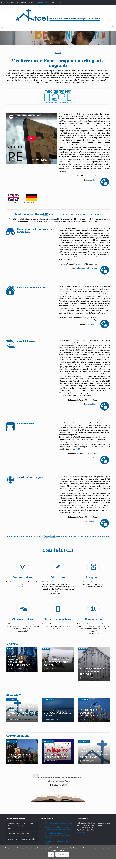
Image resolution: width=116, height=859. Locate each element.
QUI (79, 449)
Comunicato (12, 741)
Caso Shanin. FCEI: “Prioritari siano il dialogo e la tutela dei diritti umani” (94, 753)
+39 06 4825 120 (44, 3)
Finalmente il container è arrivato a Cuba (57, 842)
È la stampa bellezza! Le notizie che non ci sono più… (57, 662)
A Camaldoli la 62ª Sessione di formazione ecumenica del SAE (19, 660)
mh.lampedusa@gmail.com (87, 268)
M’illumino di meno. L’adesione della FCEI (56, 756)
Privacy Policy (62, 854)
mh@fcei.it (93, 180)
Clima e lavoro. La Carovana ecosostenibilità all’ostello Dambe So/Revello (57, 835)
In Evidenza (11, 699)
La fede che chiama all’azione (19, 756)
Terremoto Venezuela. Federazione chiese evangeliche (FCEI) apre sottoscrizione (21, 711)
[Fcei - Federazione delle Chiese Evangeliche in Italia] (58, 14)
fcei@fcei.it (58, 3)
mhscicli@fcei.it (91, 324)
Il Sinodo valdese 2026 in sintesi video (59, 823)
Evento (10, 649)
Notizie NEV (50, 818)
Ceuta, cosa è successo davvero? (58, 714)
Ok (51, 854)
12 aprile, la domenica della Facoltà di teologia (93, 671)
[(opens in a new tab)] (94, 664)
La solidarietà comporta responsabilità (89, 713)
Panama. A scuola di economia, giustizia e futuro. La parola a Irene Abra (59, 828)
